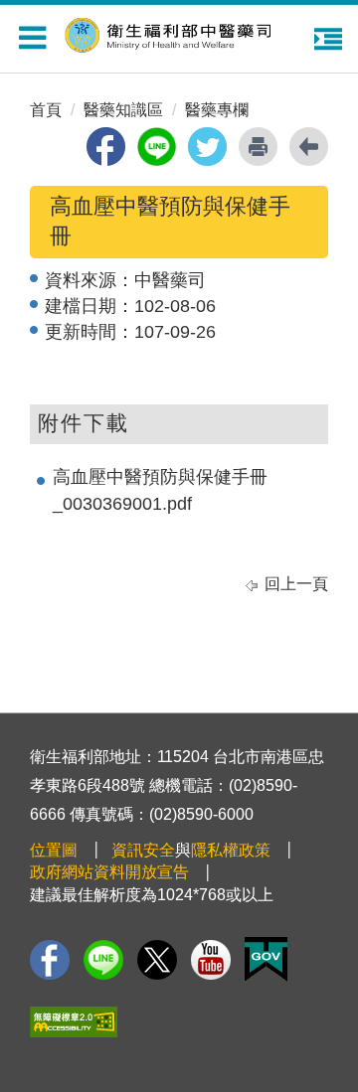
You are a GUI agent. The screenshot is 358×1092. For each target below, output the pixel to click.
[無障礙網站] (73, 1022)
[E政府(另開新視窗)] (266, 959)
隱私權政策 (230, 850)
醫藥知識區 (123, 109)
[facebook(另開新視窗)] (106, 146)
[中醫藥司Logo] (189, 32)
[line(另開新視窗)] (156, 146)
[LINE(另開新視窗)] (103, 960)
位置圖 (54, 850)
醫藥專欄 (217, 109)
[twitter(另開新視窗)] (207, 146)
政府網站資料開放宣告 (109, 871)
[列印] (258, 146)
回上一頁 (296, 583)
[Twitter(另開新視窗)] (157, 960)
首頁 (46, 109)
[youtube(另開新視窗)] (211, 960)
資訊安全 (143, 850)
